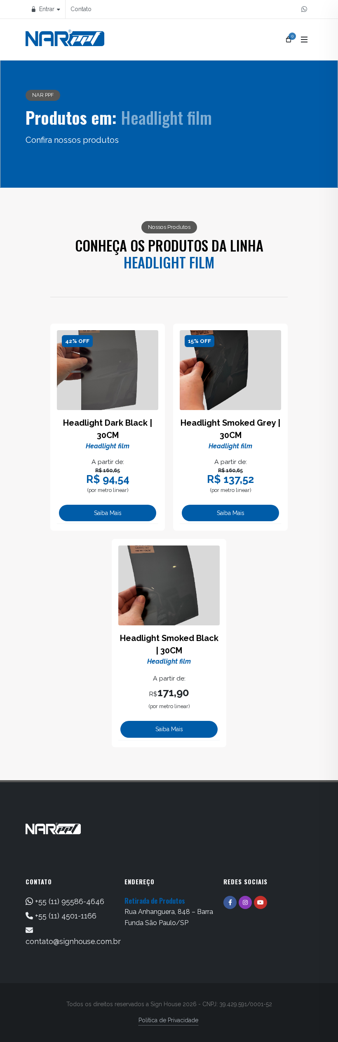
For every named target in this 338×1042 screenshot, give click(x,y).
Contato (81, 9)
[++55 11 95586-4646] (304, 9)
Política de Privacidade (168, 1020)
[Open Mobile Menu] (304, 39)
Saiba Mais (108, 513)
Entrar (46, 9)
